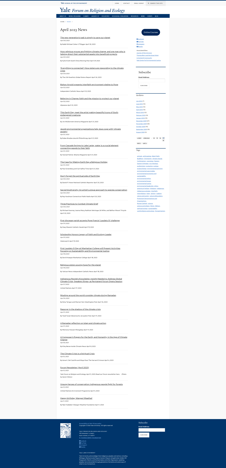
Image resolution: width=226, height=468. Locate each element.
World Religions (75, 16)
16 (160, 138)
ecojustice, (149, 166)
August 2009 (140, 132)
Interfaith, (154, 191)
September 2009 (141, 129)
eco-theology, (153, 163)
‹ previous (146, 138)
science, (150, 203)
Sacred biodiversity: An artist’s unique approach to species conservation (93, 190)
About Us (63, 16)
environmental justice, (144, 183)
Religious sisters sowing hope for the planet (80, 265)
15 (157, 138)
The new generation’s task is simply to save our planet (85, 37)
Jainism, (153, 193)
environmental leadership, (145, 186)
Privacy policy (97, 423)
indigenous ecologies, (144, 191)
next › (139, 143)
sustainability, (152, 208)
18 (163, 140)
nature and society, (143, 196)
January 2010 (140, 118)
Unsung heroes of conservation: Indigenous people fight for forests (91, 384)
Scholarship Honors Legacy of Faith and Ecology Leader (85, 234)
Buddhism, (140, 158)
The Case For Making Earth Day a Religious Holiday (83, 162)
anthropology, (147, 156)
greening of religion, (143, 188)
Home (62, 21)
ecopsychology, (142, 168)
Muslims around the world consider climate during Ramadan (88, 295)
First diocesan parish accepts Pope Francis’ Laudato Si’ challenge (90, 220)
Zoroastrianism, (160, 211)
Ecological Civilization (120, 16)
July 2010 (139, 101)
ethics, (156, 186)
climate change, (157, 158)
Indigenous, (160, 188)
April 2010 (139, 110)
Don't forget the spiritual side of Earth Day (80, 176)
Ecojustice (105, 16)
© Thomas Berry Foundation (90, 438)
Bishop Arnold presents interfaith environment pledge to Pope (89, 84)
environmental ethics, (144, 178)
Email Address (144, 77)
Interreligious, (141, 193)
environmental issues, (144, 181)
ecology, (156, 166)
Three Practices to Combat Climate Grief (79, 204)
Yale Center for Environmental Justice (149, 60)
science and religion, (143, 206)
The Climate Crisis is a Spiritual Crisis (77, 353)
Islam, (148, 193)
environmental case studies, (146, 171)
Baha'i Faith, (156, 156)
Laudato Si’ (95, 16)
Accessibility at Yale (85, 423)
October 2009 (140, 126)
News (143, 16)
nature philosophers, (156, 196)
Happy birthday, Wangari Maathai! (76, 398)
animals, (139, 156)
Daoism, (156, 161)
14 (154, 138)
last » (145, 143)
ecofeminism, (141, 166)
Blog (156, 16)
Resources (134, 16)
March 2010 (140, 112)
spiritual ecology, (142, 208)
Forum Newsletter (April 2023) (74, 367)
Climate (86, 16)
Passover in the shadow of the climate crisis (80, 309)
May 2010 (139, 107)
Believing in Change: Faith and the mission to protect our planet (89, 98)
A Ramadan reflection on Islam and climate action (83, 323)
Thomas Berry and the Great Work (147, 55)
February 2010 (140, 115)
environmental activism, (155, 168)
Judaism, (159, 193)
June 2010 (139, 104)
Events (149, 16)
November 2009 (141, 124)
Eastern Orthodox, (143, 163)
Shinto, (152, 206)
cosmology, (150, 161)
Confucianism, (141, 161)
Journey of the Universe (144, 53)
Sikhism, (157, 206)
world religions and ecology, (146, 211)
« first (139, 138)
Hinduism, (153, 188)
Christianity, (148, 158)
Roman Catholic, (142, 203)
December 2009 (141, 121)
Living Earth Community (144, 58)
